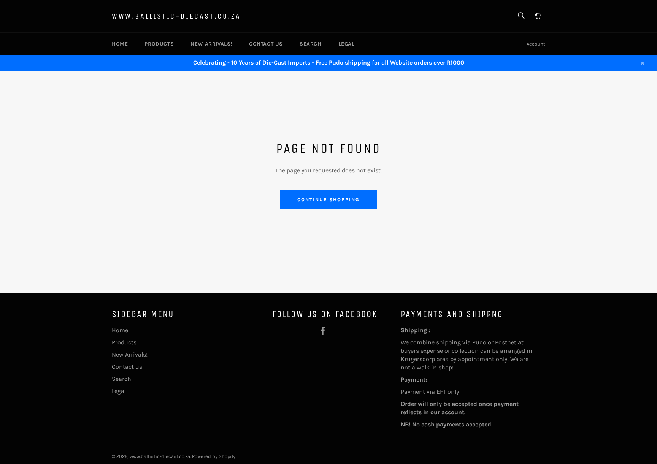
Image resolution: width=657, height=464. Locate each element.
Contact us (266, 44)
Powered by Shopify (213, 456)
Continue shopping (328, 199)
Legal (346, 44)
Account (536, 44)
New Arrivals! (211, 44)
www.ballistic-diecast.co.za (176, 16)
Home (120, 44)
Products (159, 44)
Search (311, 44)
